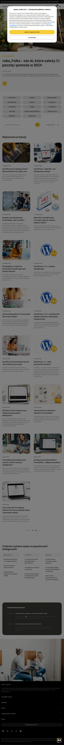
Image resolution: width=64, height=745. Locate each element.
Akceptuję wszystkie (32, 32)
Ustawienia (32, 37)
